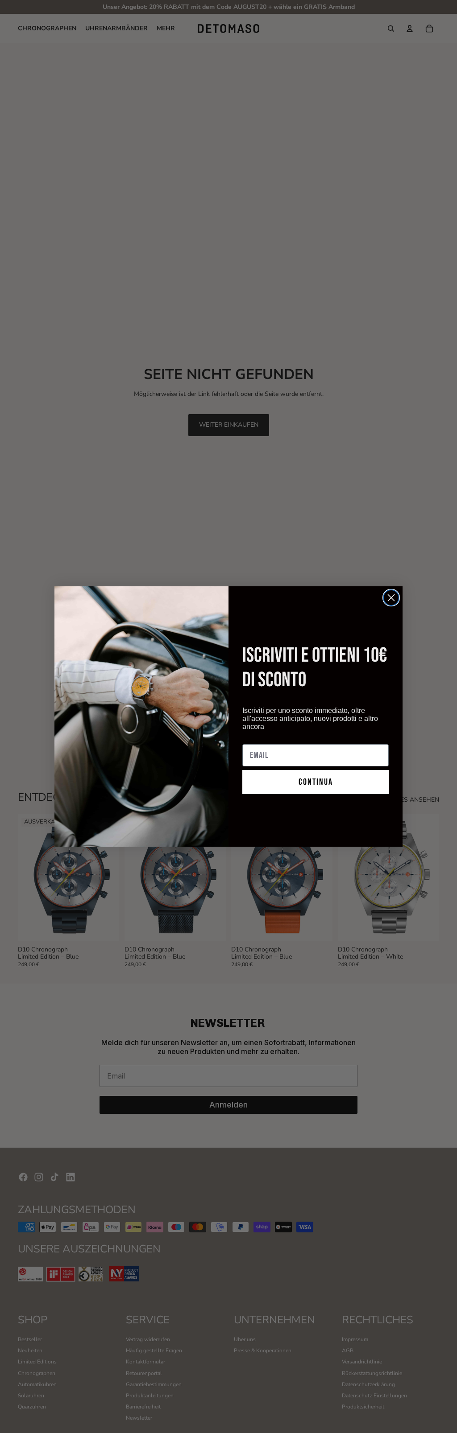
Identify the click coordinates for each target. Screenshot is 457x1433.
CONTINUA (316, 782)
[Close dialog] (391, 597)
